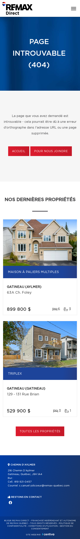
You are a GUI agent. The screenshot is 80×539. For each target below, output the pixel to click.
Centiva (48, 534)
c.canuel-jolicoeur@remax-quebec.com (44, 485)
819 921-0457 (23, 482)
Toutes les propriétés (40, 431)
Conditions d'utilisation (43, 526)
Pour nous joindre (51, 151)
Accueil (18, 151)
